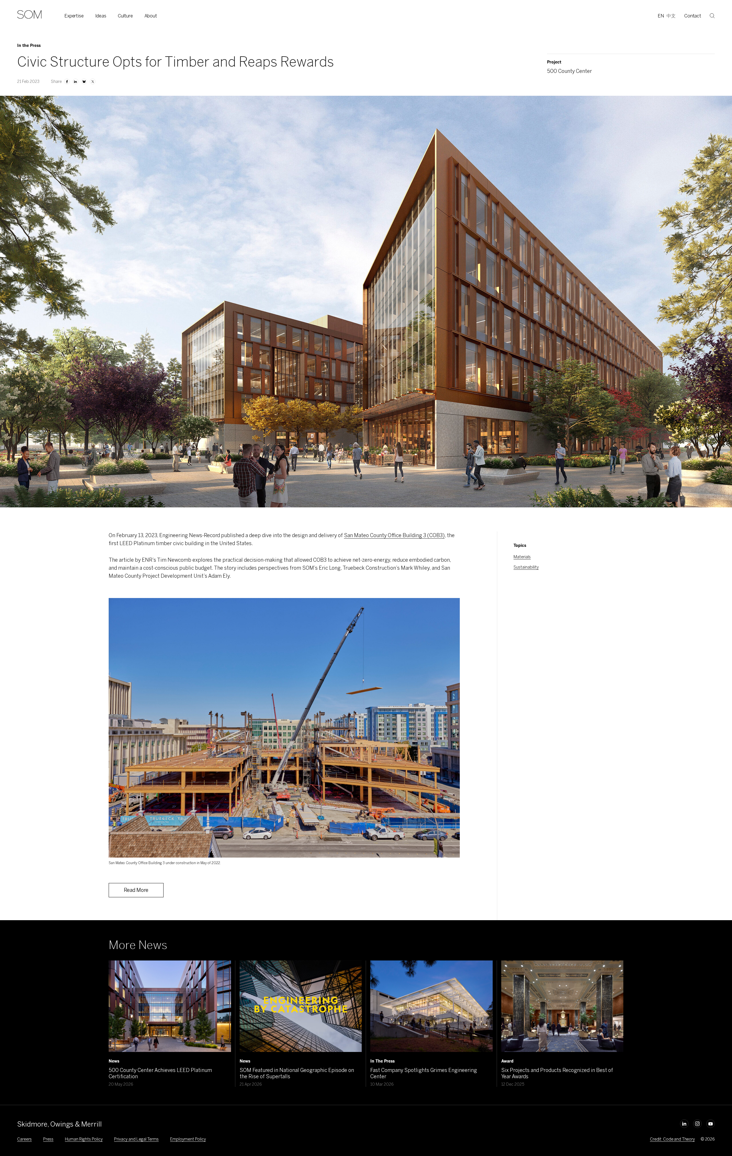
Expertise (74, 16)
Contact (692, 16)
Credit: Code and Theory (672, 1139)
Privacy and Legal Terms (136, 1139)
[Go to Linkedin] (684, 1123)
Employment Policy (188, 1139)
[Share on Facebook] (67, 81)
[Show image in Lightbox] (448, 609)
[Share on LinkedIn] (75, 81)
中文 (671, 16)
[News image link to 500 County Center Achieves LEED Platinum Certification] (170, 1006)
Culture (125, 16)
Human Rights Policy (84, 1139)
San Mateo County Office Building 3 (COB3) (394, 535)
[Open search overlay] (712, 15)
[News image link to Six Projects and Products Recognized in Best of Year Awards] (562, 1006)
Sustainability (526, 567)
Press (48, 1139)
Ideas (100, 16)
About (150, 16)
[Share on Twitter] (93, 81)
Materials (522, 557)
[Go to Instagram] (697, 1123)
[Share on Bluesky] (84, 81)
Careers (24, 1139)
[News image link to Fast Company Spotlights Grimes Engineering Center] (431, 1006)
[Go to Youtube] (710, 1123)
